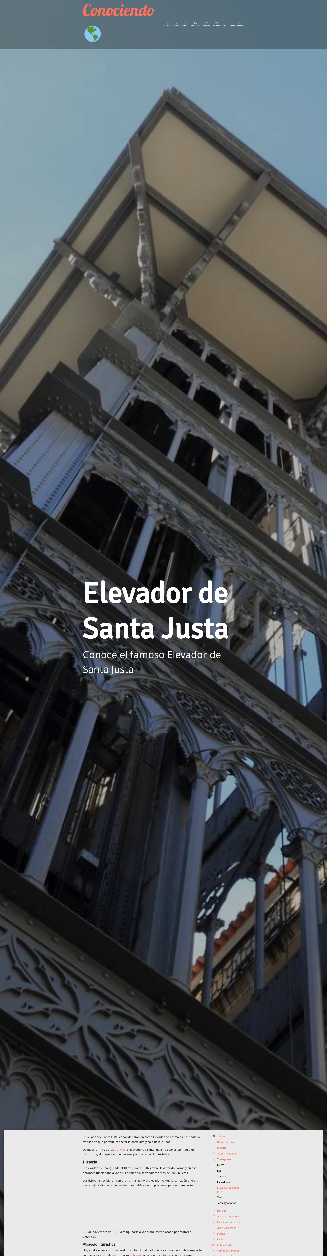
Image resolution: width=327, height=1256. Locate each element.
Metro (220, 1165)
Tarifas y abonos (226, 1203)
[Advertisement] (144, 1209)
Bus (219, 1170)
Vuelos (177, 26)
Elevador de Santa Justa (228, 1189)
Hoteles (185, 26)
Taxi (219, 1197)
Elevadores (223, 1182)
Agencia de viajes (237, 26)
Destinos (168, 26)
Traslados (216, 26)
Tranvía (221, 1176)
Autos (225, 26)
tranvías (120, 1150)
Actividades (196, 26)
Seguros (206, 26)
